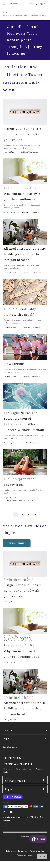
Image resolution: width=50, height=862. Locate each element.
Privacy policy (23, 851)
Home (5, 12)
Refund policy (11, 851)
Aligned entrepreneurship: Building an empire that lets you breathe (25, 254)
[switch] (31, 3)
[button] (4, 4)
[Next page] (34, 514)
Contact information (25, 855)
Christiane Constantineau (21, 769)
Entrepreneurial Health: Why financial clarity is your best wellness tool (23, 193)
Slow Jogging (14, 364)
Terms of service (37, 851)
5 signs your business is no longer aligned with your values (23, 134)
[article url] (25, 112)
